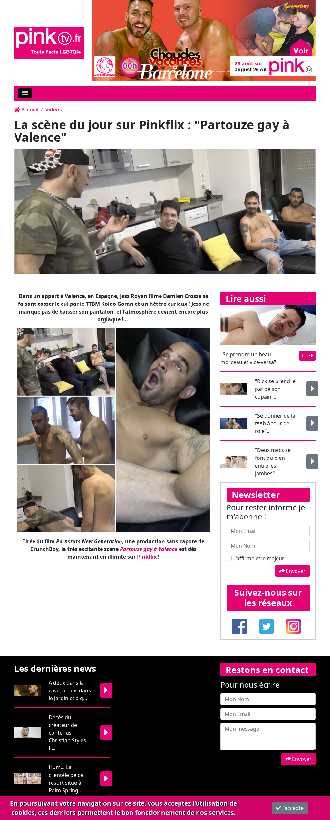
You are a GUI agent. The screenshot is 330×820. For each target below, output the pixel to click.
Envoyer (295, 570)
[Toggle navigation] (25, 93)
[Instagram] (293, 625)
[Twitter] (267, 625)
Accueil (29, 109)
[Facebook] (240, 625)
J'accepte (292, 808)
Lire (306, 355)
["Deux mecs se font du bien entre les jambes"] (312, 461)
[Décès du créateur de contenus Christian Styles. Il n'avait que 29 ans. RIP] (106, 732)
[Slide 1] (130, 71)
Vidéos (53, 109)
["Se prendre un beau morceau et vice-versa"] (268, 324)
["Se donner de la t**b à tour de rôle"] (312, 423)
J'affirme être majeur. (259, 558)
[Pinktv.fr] (49, 42)
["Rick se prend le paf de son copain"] (312, 388)
